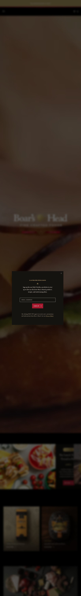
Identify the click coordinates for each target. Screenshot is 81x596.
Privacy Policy (50, 316)
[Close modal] (61, 273)
